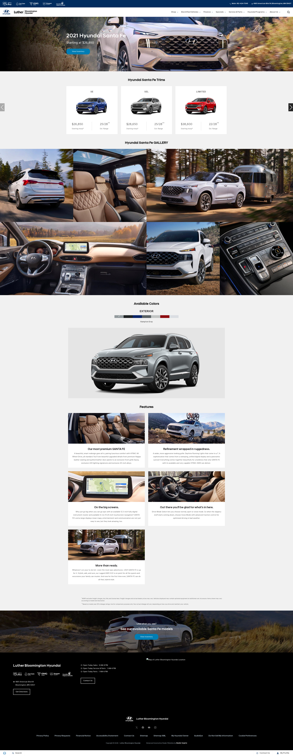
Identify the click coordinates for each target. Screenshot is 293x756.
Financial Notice (83, 736)
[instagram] (155, 727)
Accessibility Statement (107, 736)
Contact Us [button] (87, 681)
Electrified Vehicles (189, 12)
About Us (274, 12)
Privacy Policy (43, 736)
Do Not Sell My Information (221, 736)
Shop (173, 12)
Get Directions (22, 692)
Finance (207, 12)
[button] (288, 12)
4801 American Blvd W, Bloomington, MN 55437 (272, 3)
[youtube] (149, 727)
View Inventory (78, 51)
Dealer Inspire (181, 743)
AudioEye (198, 736)
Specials (220, 12)
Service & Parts (235, 12)
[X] (136, 727)
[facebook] (142, 727)
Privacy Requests (62, 736)
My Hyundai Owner (180, 736)
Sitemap (144, 736)
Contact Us (129, 736)
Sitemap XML (160, 736)
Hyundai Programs (256, 12)
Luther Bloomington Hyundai (130, 743)
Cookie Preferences (248, 736)
